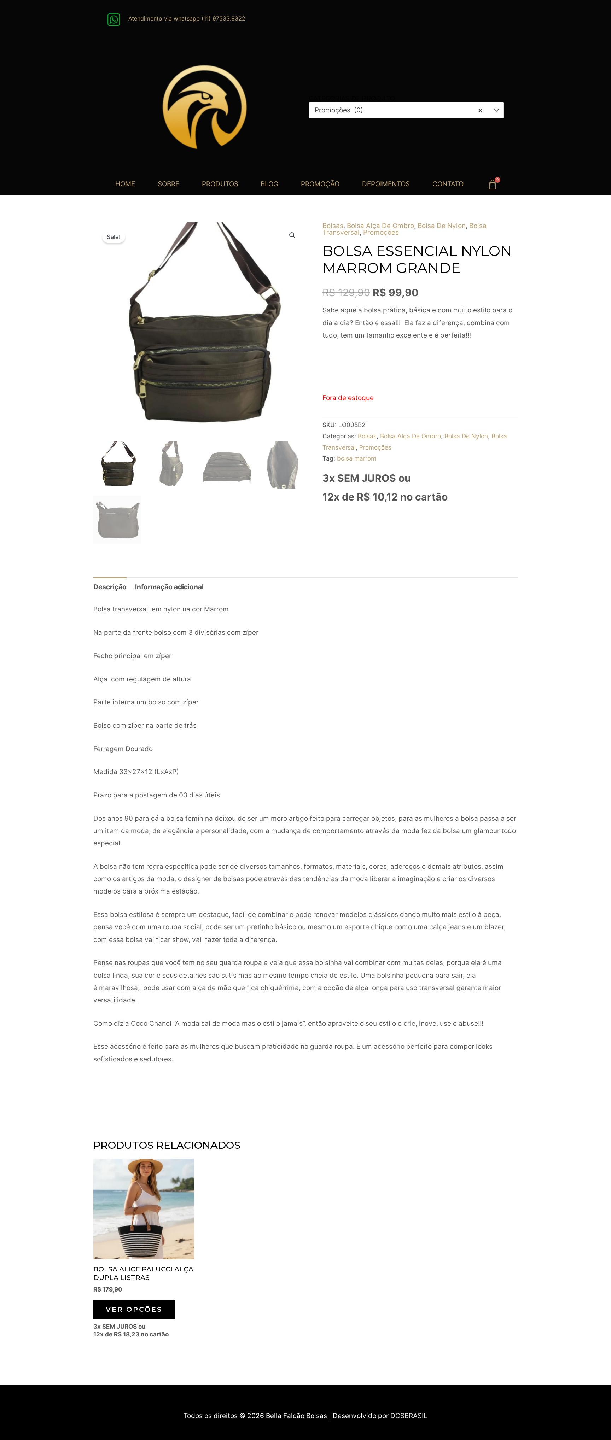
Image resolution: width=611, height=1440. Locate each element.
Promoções (381, 232)
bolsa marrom (356, 458)
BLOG (269, 184)
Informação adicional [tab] (169, 587)
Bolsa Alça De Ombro (380, 226)
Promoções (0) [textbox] (399, 110)
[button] (292, 235)
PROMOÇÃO (320, 184)
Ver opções (134, 1309)
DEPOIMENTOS (386, 184)
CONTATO (448, 184)
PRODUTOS (220, 184)
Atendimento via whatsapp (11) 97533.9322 (186, 18)
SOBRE (168, 184)
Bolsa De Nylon (442, 226)
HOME (125, 184)
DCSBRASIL (408, 1416)
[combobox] (406, 110)
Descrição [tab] (110, 587)
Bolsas (332, 226)
